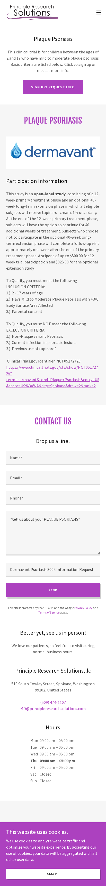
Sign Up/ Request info (53, 87)
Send (53, 590)
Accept (53, 874)
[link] (31, 12)
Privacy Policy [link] (83, 608)
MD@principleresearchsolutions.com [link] (53, 708)
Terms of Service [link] (48, 612)
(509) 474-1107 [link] (53, 702)
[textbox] (53, 458)
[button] (99, 12)
